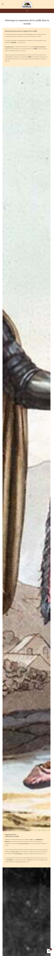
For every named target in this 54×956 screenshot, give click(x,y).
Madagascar (30, 859)
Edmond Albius (18, 853)
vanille (19, 40)
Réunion (39, 839)
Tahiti (7, 861)
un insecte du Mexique (23, 843)
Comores (41, 859)
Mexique (30, 34)
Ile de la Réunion (28, 857)
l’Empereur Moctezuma (39, 46)
